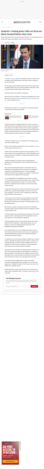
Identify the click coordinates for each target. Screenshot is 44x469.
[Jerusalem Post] (22, 22)
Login (40, 22)
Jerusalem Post (3, 27)
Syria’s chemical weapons (17, 98)
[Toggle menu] (2, 22)
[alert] (10, 455)
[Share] (2, 43)
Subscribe (34, 286)
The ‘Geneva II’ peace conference (13, 78)
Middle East (9, 27)
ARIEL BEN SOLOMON (9, 74)
